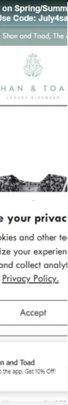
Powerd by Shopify (5, 401)
